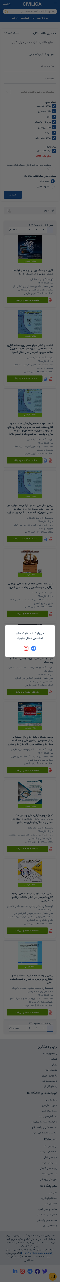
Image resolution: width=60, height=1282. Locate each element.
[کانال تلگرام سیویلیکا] (33, 648)
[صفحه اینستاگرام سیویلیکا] (26, 648)
